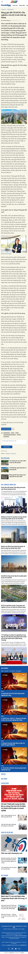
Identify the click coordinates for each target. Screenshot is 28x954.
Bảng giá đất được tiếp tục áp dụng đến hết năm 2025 (17, 475)
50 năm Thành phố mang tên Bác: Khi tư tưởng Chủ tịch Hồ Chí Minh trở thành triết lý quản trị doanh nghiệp (13, 807)
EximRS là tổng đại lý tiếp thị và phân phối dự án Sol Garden (14, 576)
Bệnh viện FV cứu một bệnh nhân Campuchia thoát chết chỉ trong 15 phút (14, 898)
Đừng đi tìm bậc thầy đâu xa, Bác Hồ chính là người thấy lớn (13, 744)
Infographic (18, 671)
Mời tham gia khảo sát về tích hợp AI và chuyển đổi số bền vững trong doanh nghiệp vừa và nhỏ (8, 860)
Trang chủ (3, 9)
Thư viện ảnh (12, 671)
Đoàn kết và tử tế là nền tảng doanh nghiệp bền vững (12, 694)
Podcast (6, 671)
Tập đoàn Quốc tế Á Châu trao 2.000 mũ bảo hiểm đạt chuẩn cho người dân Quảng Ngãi (9, 907)
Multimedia (4, 668)
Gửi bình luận (7, 446)
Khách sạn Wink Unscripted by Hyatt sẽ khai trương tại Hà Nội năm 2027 (13, 547)
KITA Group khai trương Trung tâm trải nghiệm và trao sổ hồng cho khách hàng (13, 606)
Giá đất (18, 434)
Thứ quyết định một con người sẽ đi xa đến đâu (9, 868)
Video (2, 671)
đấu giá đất (6, 436)
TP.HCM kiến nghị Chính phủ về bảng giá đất (17, 468)
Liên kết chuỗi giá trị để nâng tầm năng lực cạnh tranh (8, 825)
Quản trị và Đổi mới (7, 832)
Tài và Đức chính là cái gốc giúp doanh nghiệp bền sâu (13, 768)
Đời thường (4, 875)
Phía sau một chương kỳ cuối (11, 853)
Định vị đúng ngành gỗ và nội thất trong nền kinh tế (8, 816)
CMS (11, 952)
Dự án (12, 432)
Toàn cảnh (15, 5)
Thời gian (7, 453)
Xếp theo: (3, 453)
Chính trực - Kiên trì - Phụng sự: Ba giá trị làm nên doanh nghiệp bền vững (13, 719)
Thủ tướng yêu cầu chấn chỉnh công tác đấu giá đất (17, 461)
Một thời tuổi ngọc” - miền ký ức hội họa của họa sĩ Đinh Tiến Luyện (9, 916)
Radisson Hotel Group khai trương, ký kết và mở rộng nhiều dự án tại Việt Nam (13, 517)
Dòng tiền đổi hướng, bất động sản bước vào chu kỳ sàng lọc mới (13, 488)
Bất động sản (10, 9)
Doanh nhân (22, 5)
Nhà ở (17, 432)
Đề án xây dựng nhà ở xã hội (9, 434)
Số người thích (13, 453)
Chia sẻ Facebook (6, 428)
